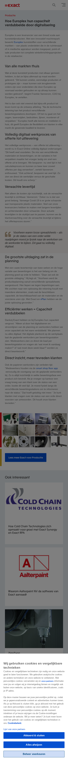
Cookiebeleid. (15, 723)
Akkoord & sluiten (34, 735)
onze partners (47, 681)
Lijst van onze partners (14, 729)
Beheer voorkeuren (34, 754)
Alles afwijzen (34, 744)
